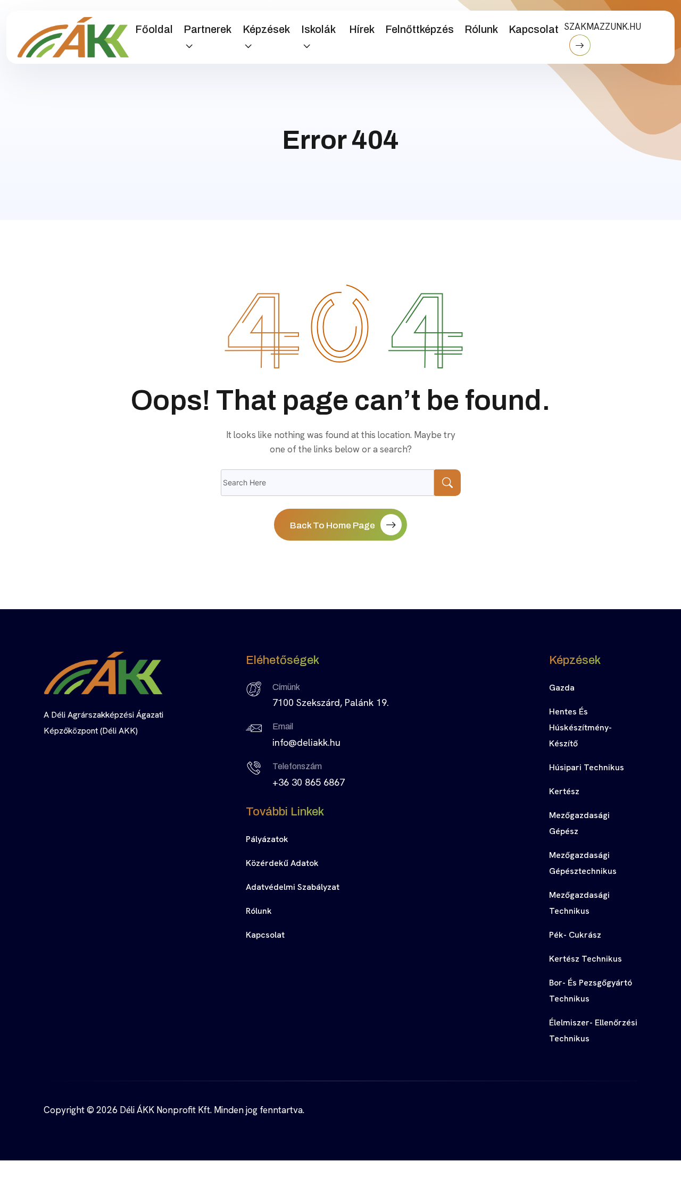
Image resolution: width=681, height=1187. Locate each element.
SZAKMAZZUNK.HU (602, 26)
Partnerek (207, 29)
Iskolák (318, 29)
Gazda (562, 687)
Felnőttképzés (419, 29)
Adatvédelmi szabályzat (292, 887)
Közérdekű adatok (282, 863)
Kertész (564, 791)
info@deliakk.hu (306, 742)
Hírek (362, 29)
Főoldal (154, 29)
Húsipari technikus (586, 767)
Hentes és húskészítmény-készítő (580, 727)
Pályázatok (267, 839)
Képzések (266, 29)
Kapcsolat (534, 29)
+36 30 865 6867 (308, 782)
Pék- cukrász (575, 934)
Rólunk (481, 29)
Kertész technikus (585, 958)
